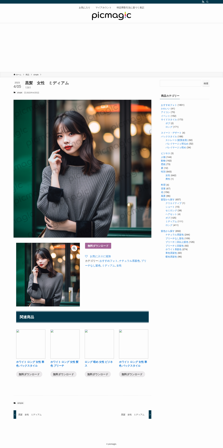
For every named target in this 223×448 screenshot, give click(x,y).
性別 (163, 171)
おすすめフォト (108, 261)
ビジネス (165, 153)
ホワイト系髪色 (174, 249)
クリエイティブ (174, 203)
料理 (163, 184)
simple (19, 92)
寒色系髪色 (171, 252)
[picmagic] (111, 16)
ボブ (168, 123)
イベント (165, 115)
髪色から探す (168, 230)
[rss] (203, 2)
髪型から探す (168, 199)
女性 (119, 265)
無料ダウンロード (98, 246)
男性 (168, 178)
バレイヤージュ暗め (176, 147)
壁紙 (163, 164)
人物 (163, 157)
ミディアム (108, 265)
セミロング (171, 210)
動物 (163, 160)
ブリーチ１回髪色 (175, 245)
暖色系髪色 (171, 256)
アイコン (165, 112)
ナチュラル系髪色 (129, 261)
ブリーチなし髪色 (175, 238)
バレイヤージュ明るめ (177, 143)
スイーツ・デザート (171, 132)
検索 (206, 83)
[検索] (207, 2)
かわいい (165, 108)
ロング (169, 126)
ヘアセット (171, 214)
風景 (163, 195)
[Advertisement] (111, 47)
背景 (163, 188)
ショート (170, 206)
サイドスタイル (169, 119)
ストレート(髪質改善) (177, 140)
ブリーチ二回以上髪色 (177, 241)
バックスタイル (169, 136)
